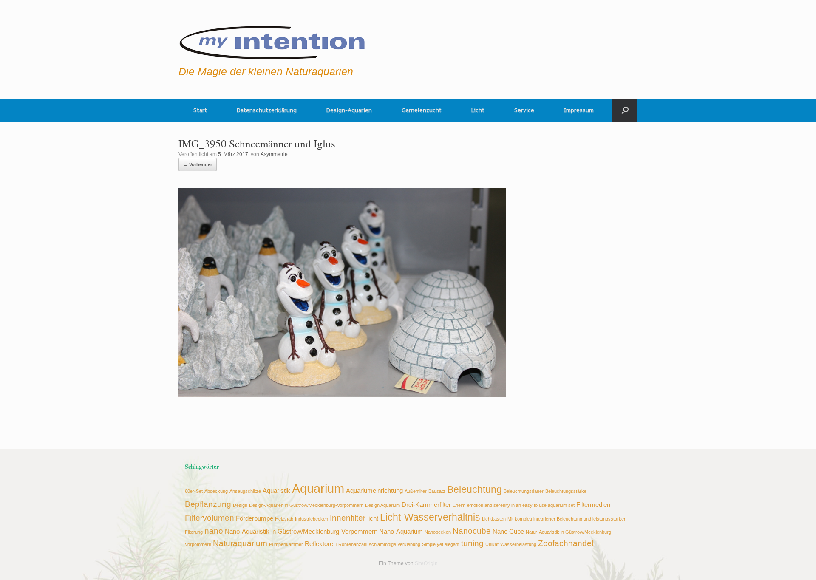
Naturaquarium (240, 543)
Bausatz (436, 491)
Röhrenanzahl (352, 544)
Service (524, 110)
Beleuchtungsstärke (565, 491)
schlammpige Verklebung (394, 544)
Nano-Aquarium (401, 531)
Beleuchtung (474, 489)
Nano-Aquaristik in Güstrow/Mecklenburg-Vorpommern (301, 531)
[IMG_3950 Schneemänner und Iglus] (342, 394)
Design (240, 505)
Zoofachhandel (565, 543)
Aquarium (318, 488)
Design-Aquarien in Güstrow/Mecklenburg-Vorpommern (306, 505)
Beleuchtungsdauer (524, 491)
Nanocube (472, 530)
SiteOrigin (426, 563)
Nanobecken (438, 532)
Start (200, 110)
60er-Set (194, 491)
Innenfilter (348, 517)
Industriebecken (311, 518)
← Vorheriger (197, 164)
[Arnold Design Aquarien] (272, 40)
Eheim (459, 505)
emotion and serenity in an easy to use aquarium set (521, 505)
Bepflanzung (208, 504)
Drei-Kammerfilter (426, 504)
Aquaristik (276, 490)
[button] (625, 110)
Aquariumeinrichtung (374, 490)
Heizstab (284, 518)
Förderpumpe (254, 518)
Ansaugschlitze (245, 491)
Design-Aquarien (349, 110)
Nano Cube (508, 531)
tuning (472, 543)
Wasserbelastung (518, 544)
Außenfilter (416, 491)
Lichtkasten (494, 518)
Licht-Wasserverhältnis (430, 517)
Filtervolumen (209, 517)
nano (213, 530)
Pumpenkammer (286, 544)
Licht (477, 110)
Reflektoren (321, 543)
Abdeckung (216, 491)
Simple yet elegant (440, 544)
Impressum (579, 110)
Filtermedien (593, 504)
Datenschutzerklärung (267, 110)
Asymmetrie (274, 154)
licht (372, 518)
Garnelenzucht (422, 110)
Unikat (492, 544)
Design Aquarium (382, 505)
